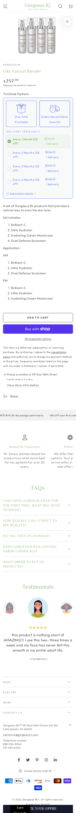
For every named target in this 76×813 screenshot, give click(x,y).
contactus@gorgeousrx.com (20, 734)
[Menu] (5, 6)
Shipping (7, 85)
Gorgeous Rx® (31, 799)
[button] (60, 6)
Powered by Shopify (38, 804)
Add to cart (38, 317)
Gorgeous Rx (11, 64)
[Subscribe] (70, 724)
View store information (23, 385)
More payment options (38, 338)
